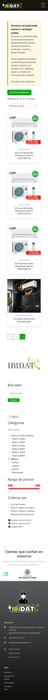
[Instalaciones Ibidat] (12, 5)
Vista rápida (24, 143)
